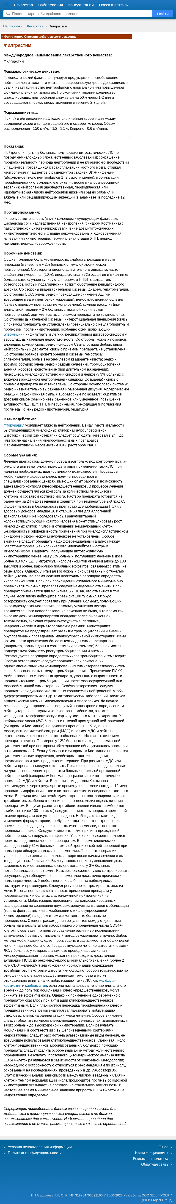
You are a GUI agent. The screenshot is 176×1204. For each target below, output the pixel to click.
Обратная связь (154, 1164)
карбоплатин (36, 985)
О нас (163, 1147)
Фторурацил (14, 425)
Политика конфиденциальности (35, 1153)
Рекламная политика (150, 1159)
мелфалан (107, 980)
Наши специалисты (151, 1153)
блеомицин (13, 334)
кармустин (12, 985)
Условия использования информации (40, 1147)
